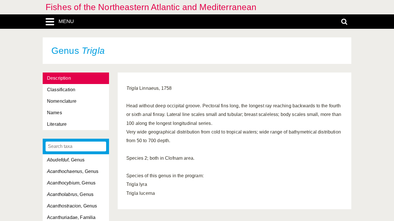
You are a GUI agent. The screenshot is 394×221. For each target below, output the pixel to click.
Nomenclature (61, 101)
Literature (57, 124)
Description (59, 78)
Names (54, 112)
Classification (61, 89)
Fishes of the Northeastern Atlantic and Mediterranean (151, 7)
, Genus (66, 159)
